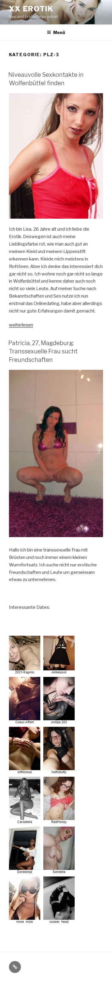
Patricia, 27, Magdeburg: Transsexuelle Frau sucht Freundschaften (43, 351)
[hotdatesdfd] (42, 921)
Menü (59, 32)
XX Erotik (31, 8)
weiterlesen (21, 325)
